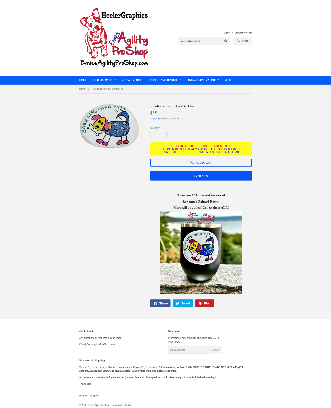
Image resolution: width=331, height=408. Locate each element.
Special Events (131, 80)
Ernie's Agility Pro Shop (98, 405)
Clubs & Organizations (202, 80)
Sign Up (216, 350)
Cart (245, 40)
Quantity (155, 128)
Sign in (227, 33)
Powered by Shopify (121, 405)
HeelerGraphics (103, 80)
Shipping (155, 118)
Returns (83, 395)
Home (83, 80)
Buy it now (201, 175)
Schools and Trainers (164, 80)
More (228, 80)
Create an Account (243, 33)
